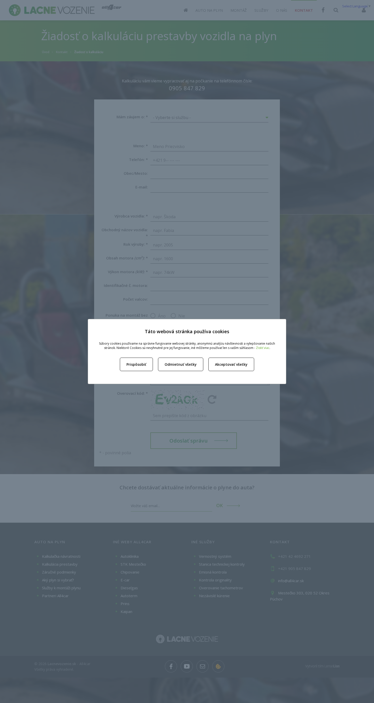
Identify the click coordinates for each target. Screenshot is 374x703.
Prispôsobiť (136, 364)
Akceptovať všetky (231, 364)
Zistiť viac (262, 348)
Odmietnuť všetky (181, 364)
